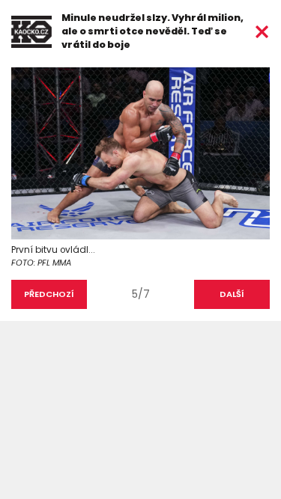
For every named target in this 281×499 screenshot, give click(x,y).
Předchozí (49, 294)
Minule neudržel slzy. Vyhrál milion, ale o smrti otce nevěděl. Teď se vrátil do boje (152, 31)
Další (232, 294)
